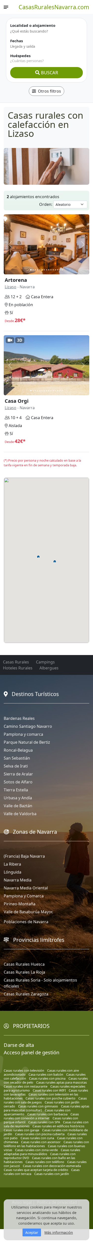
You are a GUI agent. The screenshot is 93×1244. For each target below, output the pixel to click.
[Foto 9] (48, 269)
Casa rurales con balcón (46, 1074)
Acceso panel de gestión (31, 1052)
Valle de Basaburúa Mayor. (28, 912)
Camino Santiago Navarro (28, 726)
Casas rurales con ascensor (41, 1142)
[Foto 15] (62, 269)
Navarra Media (17, 880)
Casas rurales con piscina (47, 1078)
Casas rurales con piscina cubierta (39, 1134)
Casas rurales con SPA (44, 1122)
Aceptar (31, 1232)
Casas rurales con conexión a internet (41, 1116)
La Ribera (12, 864)
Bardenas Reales (19, 718)
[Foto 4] (37, 269)
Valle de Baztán (18, 805)
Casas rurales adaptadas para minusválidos (42, 1152)
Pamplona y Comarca (24, 896)
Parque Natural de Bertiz (27, 742)
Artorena (16, 280)
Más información (58, 1232)
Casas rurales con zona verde (36, 1150)
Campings (45, 662)
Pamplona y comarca (23, 734)
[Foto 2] (33, 269)
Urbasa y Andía (18, 798)
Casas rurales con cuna (37, 1138)
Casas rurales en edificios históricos (58, 1126)
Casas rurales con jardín (51, 1173)
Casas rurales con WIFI (49, 1090)
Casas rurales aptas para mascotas (61, 1082)
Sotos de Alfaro (18, 782)
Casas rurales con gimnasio (38, 1106)
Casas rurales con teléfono (45, 1162)
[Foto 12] (55, 269)
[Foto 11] (53, 269)
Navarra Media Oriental (26, 888)
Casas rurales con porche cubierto (50, 1098)
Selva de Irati (16, 766)
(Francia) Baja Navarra (24, 856)
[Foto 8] (46, 269)
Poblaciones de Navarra (26, 921)
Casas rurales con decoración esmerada (52, 1166)
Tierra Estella (16, 790)
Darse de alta (19, 1045)
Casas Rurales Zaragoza (26, 994)
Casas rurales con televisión (24, 1070)
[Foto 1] (30, 269)
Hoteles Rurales (17, 668)
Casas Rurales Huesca (24, 964)
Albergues (49, 668)
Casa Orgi (17, 401)
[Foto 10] (51, 269)
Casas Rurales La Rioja (24, 972)
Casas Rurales (16, 662)
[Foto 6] (42, 269)
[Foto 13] (57, 269)
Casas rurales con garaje (21, 1130)
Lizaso (10, 287)
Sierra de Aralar (18, 774)
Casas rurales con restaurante (25, 1086)
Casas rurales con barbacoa (47, 1114)
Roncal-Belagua (18, 750)
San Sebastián (17, 758)
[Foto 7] (44, 269)
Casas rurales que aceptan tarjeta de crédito (36, 1170)
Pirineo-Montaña (19, 904)
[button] (38, 556)
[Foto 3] (35, 269)
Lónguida (12, 872)
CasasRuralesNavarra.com (54, 7)
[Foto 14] (60, 269)
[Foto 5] (39, 269)
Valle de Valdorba (20, 813)
